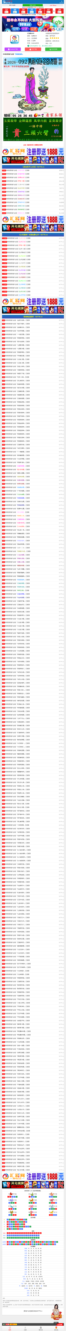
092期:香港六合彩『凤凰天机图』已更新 (16, 846)
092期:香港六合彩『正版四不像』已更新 (16, 601)
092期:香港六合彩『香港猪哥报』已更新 (16, 992)
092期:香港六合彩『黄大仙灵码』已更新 (16, 1148)
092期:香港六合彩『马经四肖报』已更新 (16, 643)
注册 (25, 1330)
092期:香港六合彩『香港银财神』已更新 (16, 427)
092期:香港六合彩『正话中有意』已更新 (16, 899)
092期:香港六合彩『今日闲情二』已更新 (16, 747)
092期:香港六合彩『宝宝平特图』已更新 (16, 1013)
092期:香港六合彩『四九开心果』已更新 (16, 782)
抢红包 (56, 1330)
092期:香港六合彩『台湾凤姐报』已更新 (16, 875)
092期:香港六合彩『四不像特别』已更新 (16, 811)
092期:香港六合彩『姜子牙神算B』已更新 (16, 967)
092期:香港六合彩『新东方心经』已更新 (16, 729)
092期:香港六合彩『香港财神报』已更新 (16, 338)
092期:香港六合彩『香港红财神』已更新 (16, 437)
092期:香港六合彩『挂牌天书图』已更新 (16, 736)
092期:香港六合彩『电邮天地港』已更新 (16, 633)
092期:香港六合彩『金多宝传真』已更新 (16, 320)
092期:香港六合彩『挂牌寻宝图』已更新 (16, 1116)
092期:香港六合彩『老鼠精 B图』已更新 (16, 1091)
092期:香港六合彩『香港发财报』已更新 (16, 405)
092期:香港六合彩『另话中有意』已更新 (16, 896)
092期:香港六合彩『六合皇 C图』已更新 (16, 626)
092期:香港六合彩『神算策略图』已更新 (16, 960)
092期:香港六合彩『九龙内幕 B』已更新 (16, 907)
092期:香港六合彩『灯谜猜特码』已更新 (16, 732)
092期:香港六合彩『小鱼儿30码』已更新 (16, 1003)
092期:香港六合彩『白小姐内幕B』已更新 (16, 853)
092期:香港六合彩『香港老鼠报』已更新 (16, 647)
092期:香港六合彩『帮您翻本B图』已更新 (16, 1035)
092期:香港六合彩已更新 (15, 170)
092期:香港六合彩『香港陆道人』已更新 (16, 693)
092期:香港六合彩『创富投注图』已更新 (16, 611)
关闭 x (56, 1323)
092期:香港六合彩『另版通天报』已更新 (16, 928)
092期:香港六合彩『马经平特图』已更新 (16, 835)
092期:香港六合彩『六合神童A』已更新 (15, 971)
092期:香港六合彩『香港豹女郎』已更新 (16, 1038)
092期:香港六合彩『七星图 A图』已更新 (16, 348)
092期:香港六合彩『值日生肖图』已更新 (16, 387)
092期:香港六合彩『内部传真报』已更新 (16, 931)
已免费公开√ (13, 1324)
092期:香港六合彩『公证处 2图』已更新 (15, 359)
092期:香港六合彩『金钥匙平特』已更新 (16, 1020)
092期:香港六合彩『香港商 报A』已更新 (16, 462)
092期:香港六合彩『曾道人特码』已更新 (16, 366)
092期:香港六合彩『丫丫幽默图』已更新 (16, 451)
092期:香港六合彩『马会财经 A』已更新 (16, 885)
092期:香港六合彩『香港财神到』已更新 (16, 761)
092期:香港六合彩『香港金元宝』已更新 (16, 658)
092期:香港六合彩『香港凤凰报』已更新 (16, 764)
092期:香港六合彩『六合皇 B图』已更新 (16, 622)
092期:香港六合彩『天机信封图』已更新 (16, 711)
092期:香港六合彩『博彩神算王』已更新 (16, 1070)
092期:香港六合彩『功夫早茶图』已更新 (16, 331)
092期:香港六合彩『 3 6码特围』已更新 (15, 825)
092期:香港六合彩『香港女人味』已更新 (16, 789)
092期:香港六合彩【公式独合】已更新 (16, 252)
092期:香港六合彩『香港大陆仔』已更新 (16, 871)
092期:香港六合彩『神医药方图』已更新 (16, 1166)
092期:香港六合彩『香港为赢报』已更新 (16, 697)
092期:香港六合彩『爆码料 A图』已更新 (16, 1024)
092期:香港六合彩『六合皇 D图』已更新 (16, 629)
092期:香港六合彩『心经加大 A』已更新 (16, 1106)
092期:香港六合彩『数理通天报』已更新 (16, 988)
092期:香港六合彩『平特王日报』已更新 (16, 999)
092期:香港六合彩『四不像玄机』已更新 (16, 818)
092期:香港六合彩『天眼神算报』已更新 (16, 370)
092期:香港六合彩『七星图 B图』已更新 (16, 345)
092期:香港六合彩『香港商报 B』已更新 (16, 665)
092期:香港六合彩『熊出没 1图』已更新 (15, 803)
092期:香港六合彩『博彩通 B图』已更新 (16, 1056)
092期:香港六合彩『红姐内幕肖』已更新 (16, 892)
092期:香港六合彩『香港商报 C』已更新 (16, 668)
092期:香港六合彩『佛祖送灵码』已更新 (16, 1159)
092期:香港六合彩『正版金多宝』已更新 (16, 604)
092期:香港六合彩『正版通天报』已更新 (16, 444)
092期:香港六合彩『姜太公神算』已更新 (16, 768)
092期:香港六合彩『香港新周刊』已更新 (16, 615)
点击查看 (59, 1324)
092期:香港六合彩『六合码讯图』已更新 (16, 1042)
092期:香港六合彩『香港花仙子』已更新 (16, 1145)
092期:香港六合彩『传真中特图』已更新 (16, 1138)
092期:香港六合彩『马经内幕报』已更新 (16, 661)
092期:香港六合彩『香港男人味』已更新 (16, 793)
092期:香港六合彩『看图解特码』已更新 (16, 771)
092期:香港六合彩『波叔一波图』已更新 (16, 1045)
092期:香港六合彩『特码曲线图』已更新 (16, 707)
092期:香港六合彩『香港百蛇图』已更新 (16, 1067)
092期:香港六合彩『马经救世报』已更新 (16, 832)
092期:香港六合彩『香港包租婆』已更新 (16, 1063)
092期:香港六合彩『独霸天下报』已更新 (16, 373)
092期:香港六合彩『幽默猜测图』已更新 (16, 754)
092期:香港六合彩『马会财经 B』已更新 (16, 889)
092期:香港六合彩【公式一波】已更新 (16, 249)
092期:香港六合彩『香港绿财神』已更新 (16, 412)
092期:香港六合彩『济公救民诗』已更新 (16, 380)
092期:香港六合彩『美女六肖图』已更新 (16, 1120)
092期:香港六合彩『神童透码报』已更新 (16, 978)
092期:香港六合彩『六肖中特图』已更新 (16, 1123)
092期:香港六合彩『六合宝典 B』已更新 (16, 953)
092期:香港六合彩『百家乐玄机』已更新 (16, 1074)
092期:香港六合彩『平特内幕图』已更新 (16, 1017)
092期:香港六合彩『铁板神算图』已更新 (16, 384)
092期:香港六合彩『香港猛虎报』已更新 (16, 402)
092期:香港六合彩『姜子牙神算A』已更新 (16, 963)
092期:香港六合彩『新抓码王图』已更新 (16, 939)
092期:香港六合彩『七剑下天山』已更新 (16, 718)
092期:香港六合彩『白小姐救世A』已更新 (16, 857)
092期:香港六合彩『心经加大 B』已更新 (16, 1109)
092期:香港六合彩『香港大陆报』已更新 (16, 867)
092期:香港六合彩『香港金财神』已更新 (16, 423)
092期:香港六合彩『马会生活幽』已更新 (16, 800)
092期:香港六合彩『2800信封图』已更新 (16, 1131)
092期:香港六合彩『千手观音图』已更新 (16, 956)
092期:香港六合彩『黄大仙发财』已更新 (16, 341)
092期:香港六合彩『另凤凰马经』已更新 (16, 843)
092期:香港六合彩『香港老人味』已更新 (16, 786)
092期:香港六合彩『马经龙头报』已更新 (16, 672)
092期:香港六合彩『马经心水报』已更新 (16, 679)
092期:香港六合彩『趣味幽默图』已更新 (16, 946)
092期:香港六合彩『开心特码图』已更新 (16, 779)
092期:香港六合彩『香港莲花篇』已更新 (16, 654)
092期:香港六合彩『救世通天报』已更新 (16, 985)
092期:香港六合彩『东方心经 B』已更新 (16, 1102)
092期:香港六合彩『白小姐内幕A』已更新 (16, 850)
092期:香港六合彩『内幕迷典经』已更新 (16, 722)
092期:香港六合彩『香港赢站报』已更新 (16, 686)
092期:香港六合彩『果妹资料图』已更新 (16, 544)
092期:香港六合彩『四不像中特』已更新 (16, 814)
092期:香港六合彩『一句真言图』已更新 (16, 334)
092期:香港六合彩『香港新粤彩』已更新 (16, 352)
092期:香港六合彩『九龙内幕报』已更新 (16, 914)
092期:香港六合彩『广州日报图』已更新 (16, 491)
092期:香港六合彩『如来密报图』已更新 (16, 715)
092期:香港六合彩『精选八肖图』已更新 (16, 1081)
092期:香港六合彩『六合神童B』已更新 (15, 974)
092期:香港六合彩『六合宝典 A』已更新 (16, 949)
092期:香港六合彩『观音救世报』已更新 (16, 775)
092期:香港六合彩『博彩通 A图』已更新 (16, 1059)
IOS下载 (34, 49)
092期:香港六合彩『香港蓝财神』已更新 (16, 430)
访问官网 (54, 49)
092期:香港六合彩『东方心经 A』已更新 (16, 1099)
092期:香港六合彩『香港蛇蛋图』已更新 (16, 750)
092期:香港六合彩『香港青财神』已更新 (16, 419)
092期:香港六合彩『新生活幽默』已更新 (16, 796)
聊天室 (41, 1330)
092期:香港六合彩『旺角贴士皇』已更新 (16, 704)
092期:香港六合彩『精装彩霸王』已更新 (16, 1095)
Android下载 (14, 49)
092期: (7, 1324)
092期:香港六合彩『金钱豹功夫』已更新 (16, 327)
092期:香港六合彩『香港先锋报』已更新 (16, 640)
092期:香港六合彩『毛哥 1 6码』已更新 (15, 377)
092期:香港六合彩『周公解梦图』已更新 (16, 821)
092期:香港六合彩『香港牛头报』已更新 (16, 935)
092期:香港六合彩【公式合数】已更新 (16, 259)
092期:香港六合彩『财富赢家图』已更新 (16, 455)
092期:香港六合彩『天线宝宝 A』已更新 (16, 917)
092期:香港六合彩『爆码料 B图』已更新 (16, 1027)
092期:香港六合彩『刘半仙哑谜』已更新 (16, 1155)
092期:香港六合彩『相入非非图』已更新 (16, 1170)
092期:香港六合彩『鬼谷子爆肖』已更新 (16, 323)
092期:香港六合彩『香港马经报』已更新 (16, 839)
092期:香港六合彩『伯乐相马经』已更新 (16, 828)
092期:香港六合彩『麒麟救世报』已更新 (16, 1127)
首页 (10, 1330)
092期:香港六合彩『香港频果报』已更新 (16, 1163)
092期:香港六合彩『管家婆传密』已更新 (16, 882)
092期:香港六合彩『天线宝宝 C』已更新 (16, 924)
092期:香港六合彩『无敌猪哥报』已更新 (16, 995)
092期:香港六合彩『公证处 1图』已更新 (15, 363)
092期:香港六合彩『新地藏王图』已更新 (16, 725)
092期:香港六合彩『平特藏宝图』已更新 (16, 355)
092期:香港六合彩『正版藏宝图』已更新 (16, 391)
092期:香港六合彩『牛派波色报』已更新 (16, 1049)
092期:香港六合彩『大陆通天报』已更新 (16, 864)
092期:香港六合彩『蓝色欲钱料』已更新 (16, 683)
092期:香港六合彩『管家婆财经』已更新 (16, 878)
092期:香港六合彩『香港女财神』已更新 (16, 409)
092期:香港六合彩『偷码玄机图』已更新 (16, 700)
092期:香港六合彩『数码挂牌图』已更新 (16, 739)
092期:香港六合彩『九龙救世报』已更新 (16, 910)
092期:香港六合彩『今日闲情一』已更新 (16, 743)
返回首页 (61, 2)
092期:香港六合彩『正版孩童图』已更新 (16, 398)
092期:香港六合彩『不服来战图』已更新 (16, 1084)
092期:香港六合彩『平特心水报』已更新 (16, 1010)
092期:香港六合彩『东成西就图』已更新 (16, 608)
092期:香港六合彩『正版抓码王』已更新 (16, 942)
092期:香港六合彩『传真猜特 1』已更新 (15, 1134)
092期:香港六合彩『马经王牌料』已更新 (16, 448)
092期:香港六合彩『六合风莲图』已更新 (16, 651)
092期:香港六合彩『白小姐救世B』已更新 (16, 860)
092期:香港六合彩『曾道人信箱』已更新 (16, 636)
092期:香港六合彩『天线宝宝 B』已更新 (16, 921)
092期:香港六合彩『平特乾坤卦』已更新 (16, 1006)
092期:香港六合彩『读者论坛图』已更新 (16, 501)
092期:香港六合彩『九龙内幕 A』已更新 (16, 903)
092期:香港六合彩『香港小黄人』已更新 (16, 690)
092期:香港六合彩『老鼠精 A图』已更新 (16, 1088)
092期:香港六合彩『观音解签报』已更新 (16, 757)
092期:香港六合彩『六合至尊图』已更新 (16, 459)
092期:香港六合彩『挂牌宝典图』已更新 (16, 1052)
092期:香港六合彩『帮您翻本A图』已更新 (16, 1031)
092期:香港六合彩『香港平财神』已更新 (16, 416)
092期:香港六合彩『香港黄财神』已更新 (16, 434)
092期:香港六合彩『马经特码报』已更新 (16, 675)
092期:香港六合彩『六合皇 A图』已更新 (16, 619)
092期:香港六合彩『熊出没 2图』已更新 (15, 807)
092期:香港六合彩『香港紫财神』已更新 (16, 441)
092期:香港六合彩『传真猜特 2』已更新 (15, 1141)
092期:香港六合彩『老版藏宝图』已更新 (16, 395)
